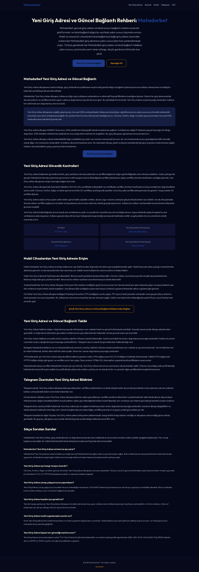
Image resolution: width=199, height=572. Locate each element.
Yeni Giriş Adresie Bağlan (88, 63)
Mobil (156, 5)
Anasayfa (99, 567)
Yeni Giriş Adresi (135, 5)
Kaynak (148, 5)
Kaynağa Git (117, 63)
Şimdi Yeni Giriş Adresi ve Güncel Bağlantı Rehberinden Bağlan (99, 309)
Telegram (165, 5)
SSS (173, 5)
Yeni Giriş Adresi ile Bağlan (100, 153)
